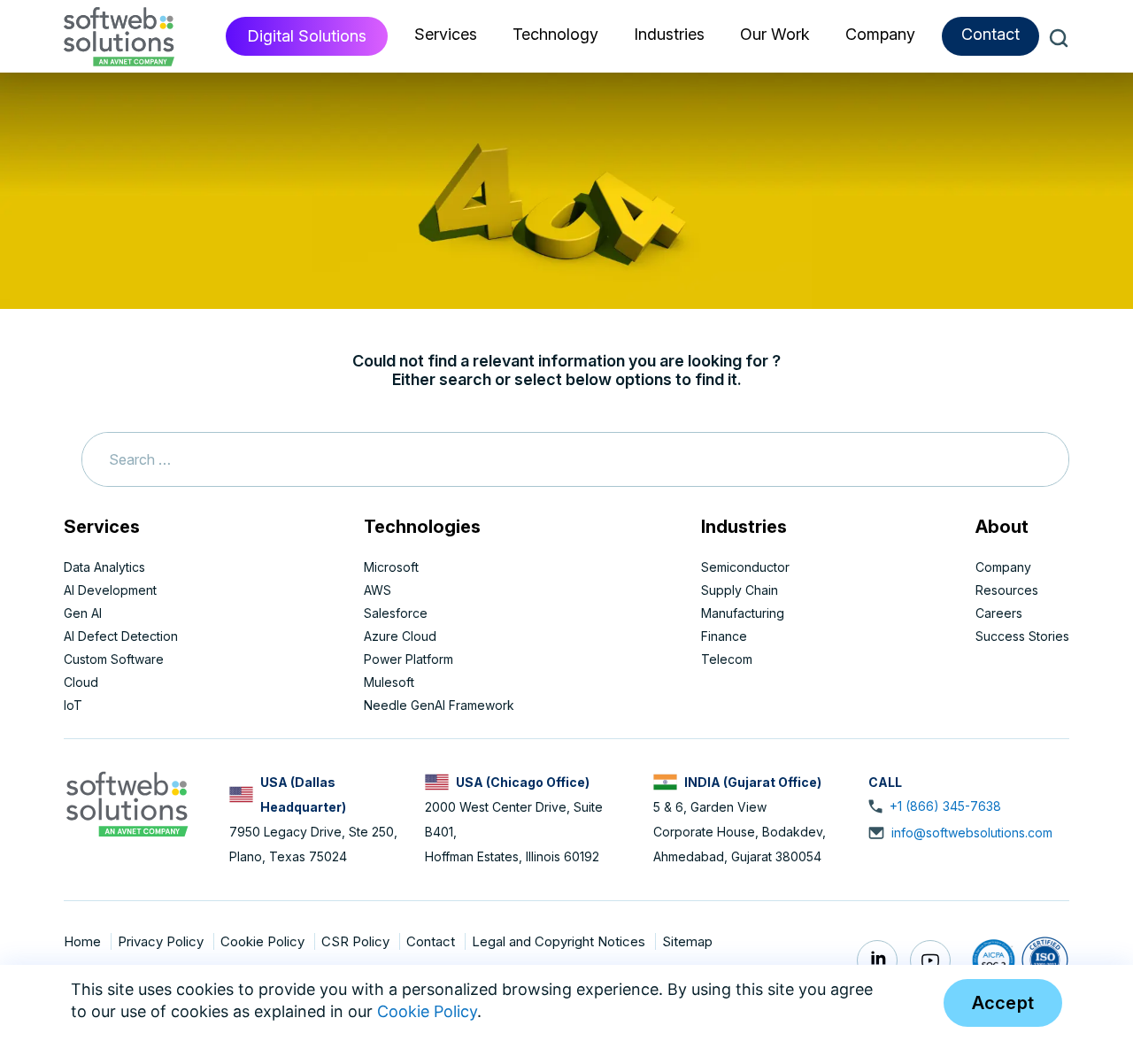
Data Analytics (104, 566)
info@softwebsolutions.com (971, 832)
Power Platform (408, 659)
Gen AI (83, 613)
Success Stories (1022, 636)
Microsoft (391, 566)
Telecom (726, 659)
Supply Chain (739, 590)
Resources (1006, 590)
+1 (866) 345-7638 (945, 806)
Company (1003, 566)
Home (84, 941)
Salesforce (396, 613)
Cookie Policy (264, 941)
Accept (1003, 1003)
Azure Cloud (400, 636)
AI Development (110, 590)
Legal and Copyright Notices (560, 941)
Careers (998, 613)
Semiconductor (745, 566)
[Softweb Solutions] (126, 802)
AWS (377, 590)
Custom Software (114, 659)
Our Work (775, 34)
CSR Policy (357, 941)
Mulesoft (389, 682)
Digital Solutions (306, 36)
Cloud (81, 682)
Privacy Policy (162, 941)
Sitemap (687, 941)
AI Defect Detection (121, 636)
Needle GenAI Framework (439, 705)
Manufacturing (742, 613)
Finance (724, 636)
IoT (73, 705)
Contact (990, 34)
